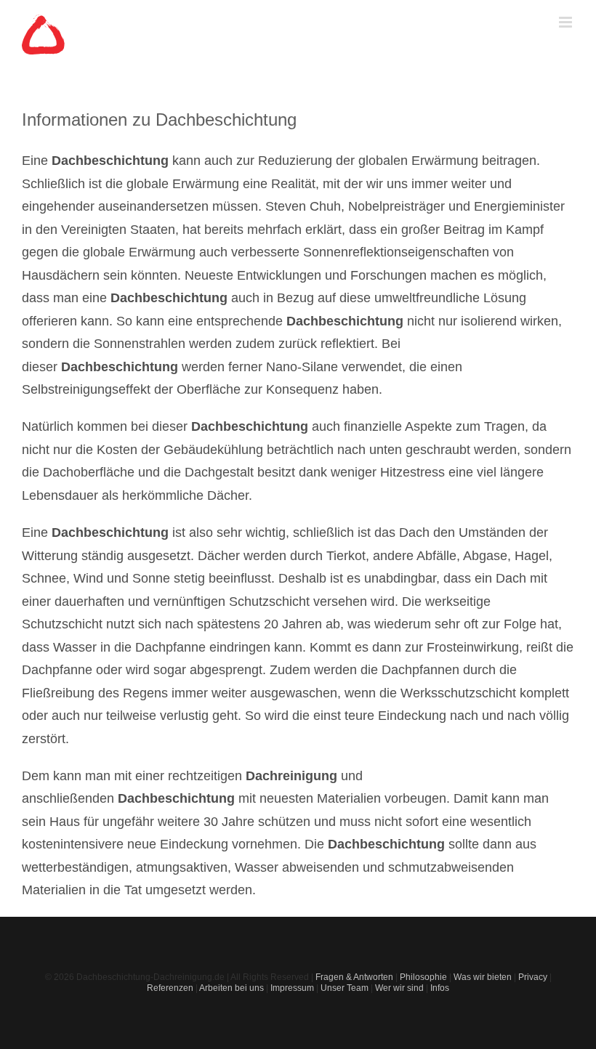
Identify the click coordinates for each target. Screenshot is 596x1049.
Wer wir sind (399, 988)
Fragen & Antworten (354, 977)
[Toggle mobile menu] (566, 22)
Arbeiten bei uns (231, 988)
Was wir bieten (483, 977)
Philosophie (423, 977)
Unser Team (345, 988)
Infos (439, 988)
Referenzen (170, 988)
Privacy (532, 977)
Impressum (292, 988)
